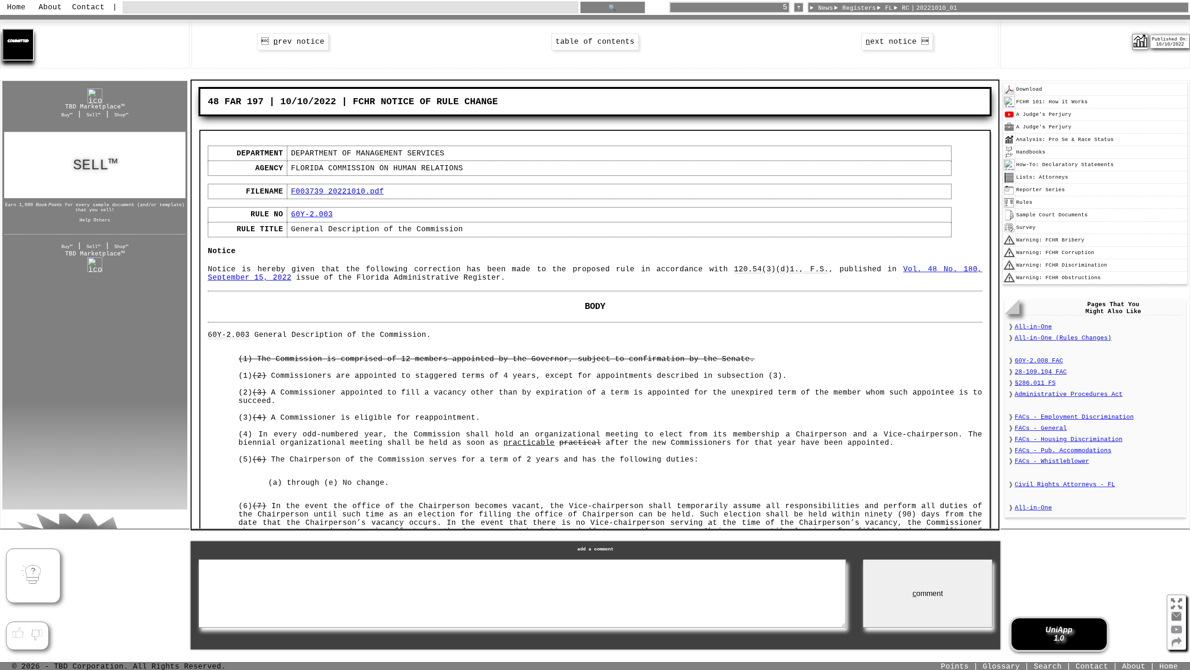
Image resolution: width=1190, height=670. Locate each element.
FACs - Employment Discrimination (1074, 417)
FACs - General (1041, 428)
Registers (859, 8)
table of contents (595, 42)
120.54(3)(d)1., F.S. (781, 269)
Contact (88, 7)
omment (927, 593)
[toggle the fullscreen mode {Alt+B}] (1176, 603)
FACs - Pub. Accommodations (1063, 450)
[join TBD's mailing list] (1176, 646)
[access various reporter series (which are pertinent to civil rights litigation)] (1009, 194)
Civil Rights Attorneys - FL (1065, 484)
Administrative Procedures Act (1069, 394)
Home (16, 7)
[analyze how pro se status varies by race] (1009, 144)
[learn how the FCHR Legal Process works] (1009, 106)
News (825, 8)
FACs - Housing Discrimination (1069, 439)
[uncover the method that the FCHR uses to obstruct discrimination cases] (1009, 282)
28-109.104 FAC (1041, 371)
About (50, 7)
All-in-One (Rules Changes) (1063, 338)
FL (888, 8)
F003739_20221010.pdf (337, 192)
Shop (94, 165)
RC (905, 8)
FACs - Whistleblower (1052, 461)
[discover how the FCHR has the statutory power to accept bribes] (1009, 244)
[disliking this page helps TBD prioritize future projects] (37, 633)
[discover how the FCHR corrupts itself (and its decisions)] (1009, 257)
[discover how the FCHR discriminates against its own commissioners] (1009, 269)
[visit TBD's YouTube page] (1176, 633)
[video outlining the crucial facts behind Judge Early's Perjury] (1009, 118)
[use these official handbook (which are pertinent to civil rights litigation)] (1009, 156)
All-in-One (1033, 326)
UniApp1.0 (1058, 634)
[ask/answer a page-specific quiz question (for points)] (33, 575)
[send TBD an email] (1176, 620)
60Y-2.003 (312, 214)
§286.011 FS (1035, 383)
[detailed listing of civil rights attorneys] (1009, 181)
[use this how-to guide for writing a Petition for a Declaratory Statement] (1009, 169)
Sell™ (93, 115)
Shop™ (121, 115)
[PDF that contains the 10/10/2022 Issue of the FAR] (1009, 93)
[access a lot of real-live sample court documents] (1009, 219)
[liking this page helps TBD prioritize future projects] (17, 633)
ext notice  (897, 42)
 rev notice (292, 42)
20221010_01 (936, 8)
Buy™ (67, 115)
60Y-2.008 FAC (1039, 360)
